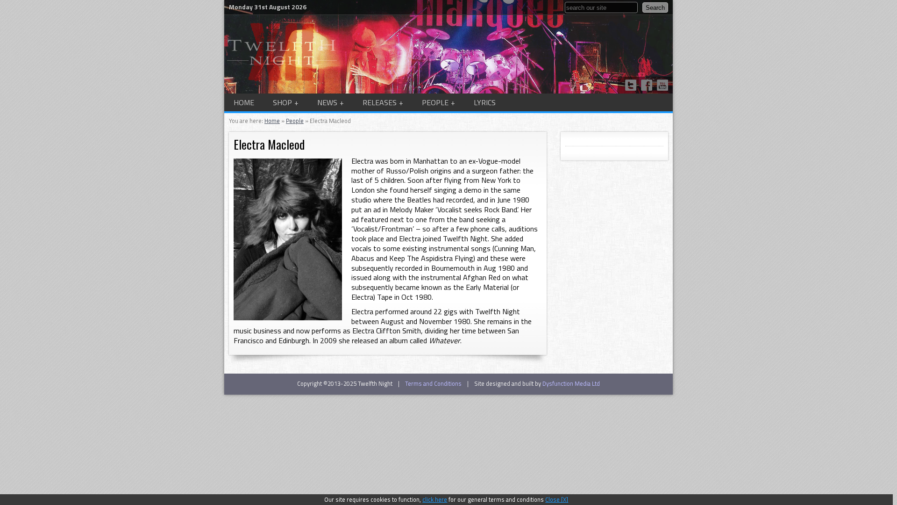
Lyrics (485, 102)
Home (244, 102)
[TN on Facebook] (646, 85)
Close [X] (556, 499)
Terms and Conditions (433, 383)
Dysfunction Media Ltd (571, 383)
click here (434, 499)
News (327, 102)
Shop (282, 102)
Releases (380, 102)
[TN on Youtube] (662, 85)
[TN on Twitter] (630, 85)
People (435, 102)
